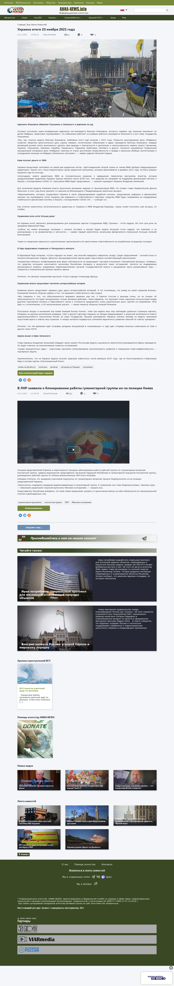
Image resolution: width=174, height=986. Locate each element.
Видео (99, 2)
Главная (21, 24)
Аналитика (78, 2)
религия (54, 367)
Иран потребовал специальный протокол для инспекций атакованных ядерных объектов (52, 594)
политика (43, 367)
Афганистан (9, 17)
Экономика (38, 2)
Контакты (107, 864)
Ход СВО (38, 17)
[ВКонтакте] (20, 380)
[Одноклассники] (29, 380)
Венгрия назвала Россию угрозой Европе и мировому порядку (54, 645)
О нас (65, 864)
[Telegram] (24, 380)
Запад (113, 17)
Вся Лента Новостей (37, 24)
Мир (124, 17)
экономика (88, 367)
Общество (50, 2)
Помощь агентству (84, 864)
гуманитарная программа (29, 502)
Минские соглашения (81, 502)
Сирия (24, 17)
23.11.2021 (28, 35)
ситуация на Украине (70, 367)
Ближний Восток (72, 17)
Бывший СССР (95, 17)
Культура (90, 2)
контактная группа (53, 502)
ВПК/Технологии (23, 2)
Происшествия (64, 2)
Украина (52, 17)
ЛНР (67, 502)
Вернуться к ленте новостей (87, 870)
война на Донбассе (26, 367)
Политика (8, 2)
